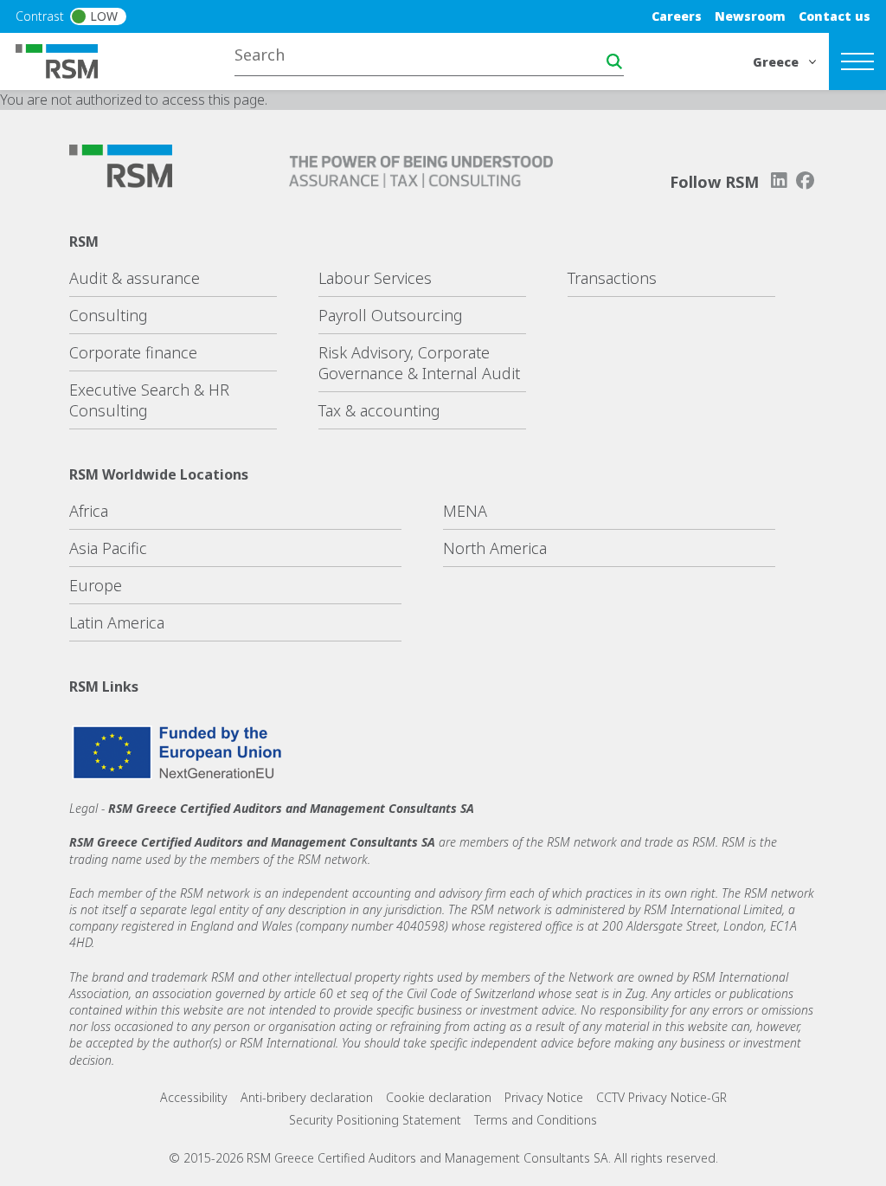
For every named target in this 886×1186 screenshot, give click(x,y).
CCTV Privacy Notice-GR (661, 1097)
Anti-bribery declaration (307, 1097)
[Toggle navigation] (857, 61)
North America (495, 548)
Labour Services (375, 277)
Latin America (116, 622)
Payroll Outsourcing (390, 315)
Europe (95, 585)
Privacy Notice (543, 1097)
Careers (677, 16)
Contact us (834, 16)
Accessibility (194, 1097)
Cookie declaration (438, 1097)
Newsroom (750, 16)
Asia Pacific (108, 548)
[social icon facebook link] (805, 180)
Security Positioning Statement (375, 1120)
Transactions (612, 277)
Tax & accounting (379, 410)
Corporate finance (133, 352)
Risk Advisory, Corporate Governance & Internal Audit (419, 363)
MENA (465, 510)
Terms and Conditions (535, 1120)
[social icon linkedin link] (778, 180)
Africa (88, 510)
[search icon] (614, 61)
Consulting (108, 315)
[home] (67, 59)
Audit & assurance (134, 277)
